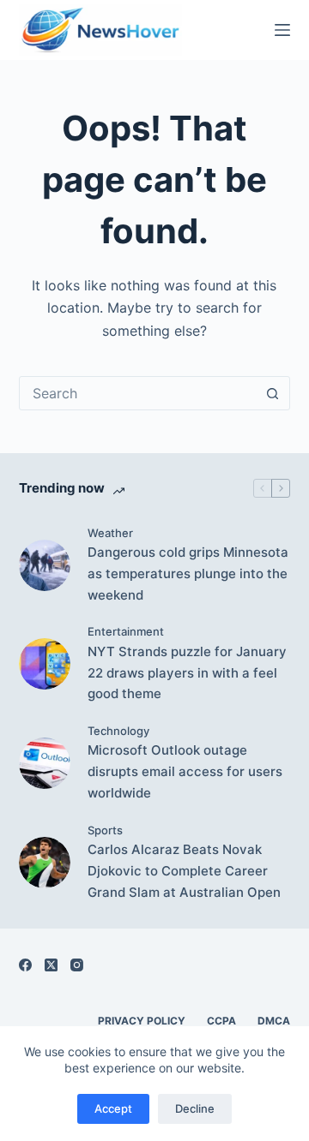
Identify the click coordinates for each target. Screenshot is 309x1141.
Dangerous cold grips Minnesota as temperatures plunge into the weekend (188, 573)
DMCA (274, 1020)
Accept (113, 1108)
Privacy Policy (141, 1020)
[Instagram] (76, 965)
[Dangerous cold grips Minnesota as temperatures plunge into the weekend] (44, 565)
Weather (110, 533)
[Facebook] (25, 965)
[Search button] (272, 393)
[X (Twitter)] (51, 965)
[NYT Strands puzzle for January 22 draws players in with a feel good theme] (44, 664)
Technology (118, 731)
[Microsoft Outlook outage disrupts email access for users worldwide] (44, 763)
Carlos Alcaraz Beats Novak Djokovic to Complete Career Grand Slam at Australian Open (184, 870)
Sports (105, 830)
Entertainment (126, 631)
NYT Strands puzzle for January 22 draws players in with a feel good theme (187, 672)
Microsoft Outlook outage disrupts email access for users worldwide (185, 771)
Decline (195, 1108)
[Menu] (282, 30)
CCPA (221, 1020)
